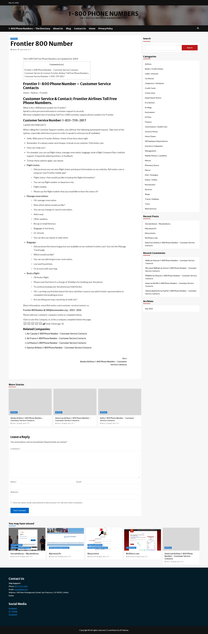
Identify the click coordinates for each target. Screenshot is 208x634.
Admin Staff (15, 556)
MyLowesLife (150, 228)
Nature (148, 160)
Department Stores (153, 98)
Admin (15, 50)
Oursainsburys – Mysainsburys (157, 224)
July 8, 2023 (23, 50)
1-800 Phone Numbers (103, 13)
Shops (147, 194)
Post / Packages (151, 175)
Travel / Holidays (152, 199)
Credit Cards (150, 88)
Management (150, 151)
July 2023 (149, 308)
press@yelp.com (21, 589)
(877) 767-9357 (21, 586)
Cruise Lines (150, 93)
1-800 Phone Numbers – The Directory (29, 28)
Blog (68, 28)
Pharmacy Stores (152, 165)
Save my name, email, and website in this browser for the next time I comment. (48, 502)
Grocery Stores (151, 131)
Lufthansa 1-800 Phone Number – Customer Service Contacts (56, 343)
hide (61, 64)
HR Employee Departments (156, 141)
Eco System (150, 103)
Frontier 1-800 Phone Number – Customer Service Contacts (51, 70)
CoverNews (112, 630)
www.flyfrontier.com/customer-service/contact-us (65, 305)
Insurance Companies (154, 146)
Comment (15, 449)
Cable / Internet (151, 74)
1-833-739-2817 (74, 120)
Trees (147, 204)
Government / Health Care (156, 127)
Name (13, 482)
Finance (148, 122)
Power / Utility (151, 180)
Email (79, 482)
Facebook (13, 614)
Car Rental (149, 78)
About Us (58, 28)
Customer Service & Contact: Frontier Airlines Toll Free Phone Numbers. (56, 73)
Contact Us (80, 28)
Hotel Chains (150, 136)
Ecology (148, 107)
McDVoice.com (151, 238)
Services (148, 189)
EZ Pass (148, 117)
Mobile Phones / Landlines (156, 156)
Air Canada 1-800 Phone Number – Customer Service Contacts (57, 333)
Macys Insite (150, 233)
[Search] (197, 28)
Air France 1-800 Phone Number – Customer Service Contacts (56, 338)
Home (92, 28)
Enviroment (150, 112)
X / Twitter (13, 611)
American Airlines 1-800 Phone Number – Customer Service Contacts (73, 419)
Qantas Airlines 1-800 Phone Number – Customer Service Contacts (59, 347)
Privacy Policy (105, 28)
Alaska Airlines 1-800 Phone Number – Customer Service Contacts (103, 361)
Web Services (150, 209)
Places (147, 170)
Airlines (14, 39)
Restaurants (150, 184)
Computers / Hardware (154, 83)
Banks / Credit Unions (154, 69)
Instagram (13, 608)
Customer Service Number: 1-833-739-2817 (44, 76)
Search (147, 38)
